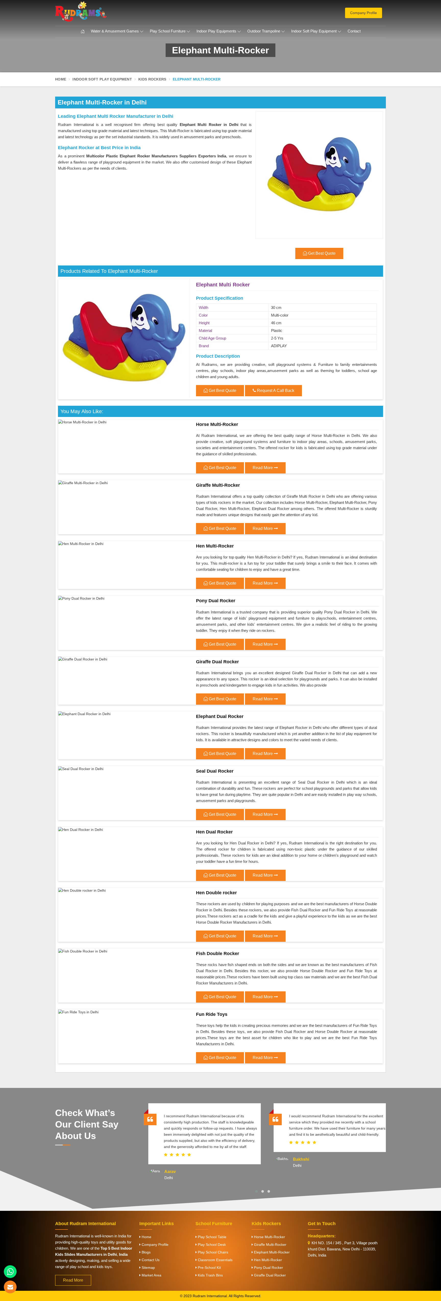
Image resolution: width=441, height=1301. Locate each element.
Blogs (146, 1252)
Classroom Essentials (214, 1260)
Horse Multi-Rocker (217, 424)
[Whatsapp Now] (10, 1271)
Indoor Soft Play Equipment (314, 31)
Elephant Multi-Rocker (271, 1252)
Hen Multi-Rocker (215, 546)
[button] (256, 1191)
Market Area (151, 1275)
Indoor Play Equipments (216, 31)
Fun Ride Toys (211, 1014)
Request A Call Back (275, 390)
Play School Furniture (168, 31)
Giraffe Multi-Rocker (218, 485)
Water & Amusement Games (115, 31)
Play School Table (211, 1237)
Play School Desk (211, 1244)
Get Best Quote (222, 390)
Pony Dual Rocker (215, 600)
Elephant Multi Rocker (223, 284)
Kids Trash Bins (210, 1275)
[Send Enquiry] (10, 1287)
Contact (354, 31)
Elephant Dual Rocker (219, 716)
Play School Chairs (212, 1252)
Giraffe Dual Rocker (217, 661)
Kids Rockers (152, 79)
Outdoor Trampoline (263, 31)
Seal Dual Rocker (215, 771)
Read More (263, 468)
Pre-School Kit (209, 1267)
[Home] (82, 32)
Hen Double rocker (216, 892)
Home (60, 79)
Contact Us (150, 1260)
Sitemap (148, 1267)
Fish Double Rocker (217, 953)
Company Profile (363, 13)
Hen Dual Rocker (214, 831)
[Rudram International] (108, 11)
